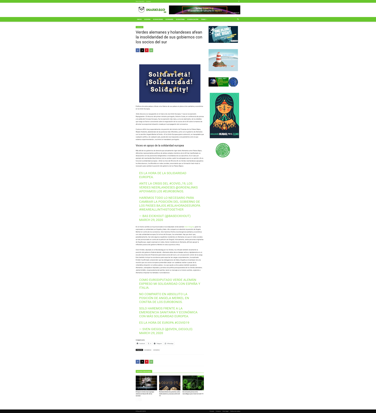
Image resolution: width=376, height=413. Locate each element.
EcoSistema (180, 19)
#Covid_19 (177, 183)
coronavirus (156, 350)
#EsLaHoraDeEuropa (183, 205)
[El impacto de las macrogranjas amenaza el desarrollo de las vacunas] (146, 383)
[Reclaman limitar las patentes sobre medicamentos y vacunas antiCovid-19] (169, 383)
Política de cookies (235, 411)
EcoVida (147, 19)
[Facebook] (238, 1)
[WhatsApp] (151, 50)
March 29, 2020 (151, 220)
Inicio (139, 19)
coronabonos (147, 350)
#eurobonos (173, 191)
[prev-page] (137, 399)
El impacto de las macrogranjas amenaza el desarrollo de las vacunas (145, 393)
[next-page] (140, 399)
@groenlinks (187, 187)
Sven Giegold (189, 227)
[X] (142, 50)
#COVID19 (182, 322)
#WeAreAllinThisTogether (161, 209)
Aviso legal (225, 411)
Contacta (148, 1)
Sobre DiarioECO (140, 1)
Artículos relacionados (144, 371)
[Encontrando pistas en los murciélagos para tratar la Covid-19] (193, 383)
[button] (238, 19)
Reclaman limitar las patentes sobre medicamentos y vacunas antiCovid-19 (169, 393)
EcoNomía (169, 19)
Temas (203, 19)
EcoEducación (192, 19)
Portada (212, 411)
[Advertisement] (170, 59)
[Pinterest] (147, 50)
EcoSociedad (158, 19)
